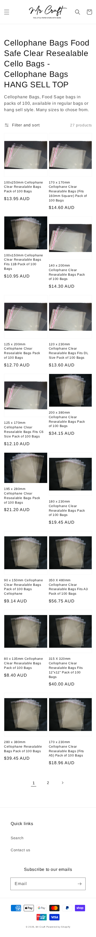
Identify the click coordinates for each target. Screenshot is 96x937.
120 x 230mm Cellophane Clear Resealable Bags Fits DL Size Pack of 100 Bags (69, 350)
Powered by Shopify (58, 926)
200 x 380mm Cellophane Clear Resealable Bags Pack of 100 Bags (67, 419)
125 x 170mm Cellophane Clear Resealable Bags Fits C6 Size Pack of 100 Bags (24, 429)
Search (17, 838)
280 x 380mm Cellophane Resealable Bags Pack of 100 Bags (23, 746)
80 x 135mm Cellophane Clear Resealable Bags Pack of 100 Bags (23, 663)
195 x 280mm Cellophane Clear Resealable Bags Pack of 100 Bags (22, 495)
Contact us (20, 850)
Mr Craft (40, 926)
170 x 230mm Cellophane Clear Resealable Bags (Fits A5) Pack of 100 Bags (66, 748)
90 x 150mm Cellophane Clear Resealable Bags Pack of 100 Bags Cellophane (23, 586)
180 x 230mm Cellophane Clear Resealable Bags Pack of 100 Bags (67, 508)
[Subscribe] (79, 884)
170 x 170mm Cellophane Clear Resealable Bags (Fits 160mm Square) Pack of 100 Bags (68, 191)
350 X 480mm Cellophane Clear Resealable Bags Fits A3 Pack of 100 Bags (68, 586)
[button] (7, 12)
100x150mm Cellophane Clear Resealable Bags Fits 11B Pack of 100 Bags (23, 262)
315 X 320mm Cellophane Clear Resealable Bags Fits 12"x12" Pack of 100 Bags (66, 668)
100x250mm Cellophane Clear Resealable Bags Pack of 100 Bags (23, 187)
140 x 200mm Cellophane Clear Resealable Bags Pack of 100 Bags (67, 272)
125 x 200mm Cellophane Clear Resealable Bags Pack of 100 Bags (22, 350)
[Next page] (62, 783)
